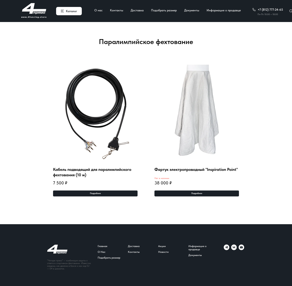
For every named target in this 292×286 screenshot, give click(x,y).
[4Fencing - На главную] (34, 11)
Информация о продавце (224, 10)
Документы (191, 10)
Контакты (116, 10)
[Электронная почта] (241, 249)
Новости (163, 251)
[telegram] (226, 249)
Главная (102, 246)
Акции (162, 246)
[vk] (234, 249)
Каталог (71, 11)
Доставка (137, 10)
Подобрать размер (164, 10)
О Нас (101, 251)
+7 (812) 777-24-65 (270, 9)
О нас (98, 10)
